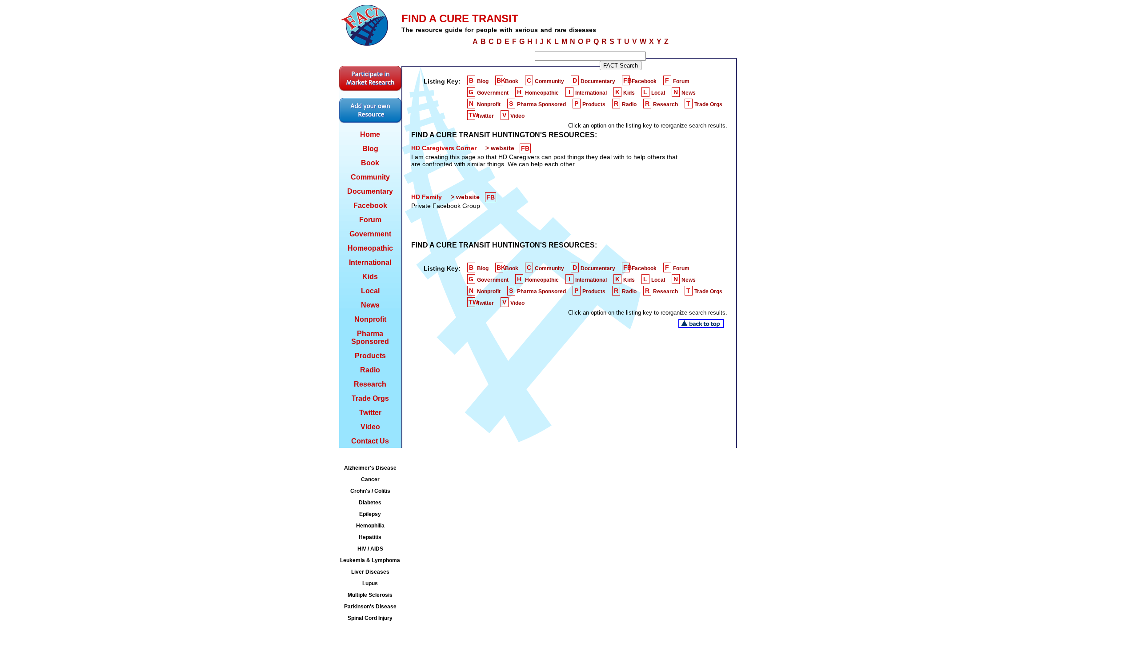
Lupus (370, 583)
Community (370, 177)
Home (370, 134)
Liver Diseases (370, 572)
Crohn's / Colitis (370, 491)
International (370, 262)
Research (370, 384)
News (370, 305)
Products (370, 355)
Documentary (370, 191)
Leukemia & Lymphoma (370, 560)
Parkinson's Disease (370, 606)
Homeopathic (370, 248)
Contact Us (370, 441)
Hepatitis (370, 537)
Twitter (370, 412)
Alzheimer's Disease (370, 468)
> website (499, 148)
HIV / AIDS (370, 549)
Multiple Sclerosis (370, 595)
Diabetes (370, 502)
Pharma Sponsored (370, 337)
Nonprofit (370, 319)
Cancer (370, 479)
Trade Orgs (370, 398)
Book (370, 163)
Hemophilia (370, 526)
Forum (370, 220)
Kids (370, 276)
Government (370, 234)
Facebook (370, 205)
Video (370, 427)
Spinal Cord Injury (370, 618)
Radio (370, 370)
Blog (370, 148)
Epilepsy (370, 514)
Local (370, 291)
